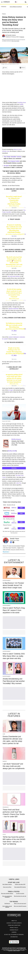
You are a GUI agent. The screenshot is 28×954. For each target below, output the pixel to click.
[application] (14, 136)
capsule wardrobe (13, 308)
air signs (10, 390)
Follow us (23, 67)
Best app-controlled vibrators (7, 893)
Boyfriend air (7, 903)
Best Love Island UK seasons (20, 906)
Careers (14, 932)
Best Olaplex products (7, 884)
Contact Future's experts (14, 923)
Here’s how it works (15, 40)
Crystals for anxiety (20, 893)
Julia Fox (18, 483)
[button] (14, 506)
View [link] (21, 507)
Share (6, 67)
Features (4, 13)
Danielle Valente (11, 35)
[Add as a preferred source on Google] (14, 941)
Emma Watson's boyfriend (16, 6)
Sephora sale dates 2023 (20, 884)
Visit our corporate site (21, 948)
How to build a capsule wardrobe (7, 907)
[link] (6, 443)
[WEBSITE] (13, 542)
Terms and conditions (14, 925)
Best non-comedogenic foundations (7, 897)
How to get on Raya (7, 887)
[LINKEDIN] (11, 542)
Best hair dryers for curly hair (20, 896)
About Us (14, 920)
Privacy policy (14, 927)
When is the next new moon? (20, 903)
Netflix (21, 104)
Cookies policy (14, 929)
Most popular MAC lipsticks (20, 887)
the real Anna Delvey (14, 276)
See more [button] (14, 207)
